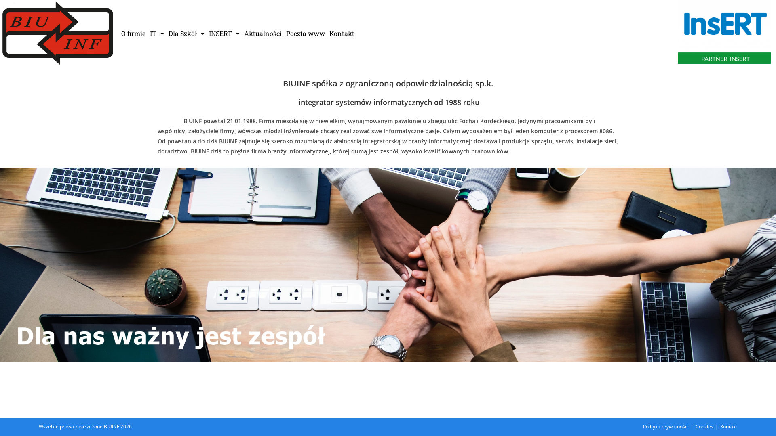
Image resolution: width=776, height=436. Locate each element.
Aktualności (263, 33)
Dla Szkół (183, 33)
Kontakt (341, 33)
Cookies (704, 426)
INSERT (220, 33)
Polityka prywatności (666, 426)
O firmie (133, 33)
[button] (157, 33)
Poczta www (305, 33)
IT (153, 33)
